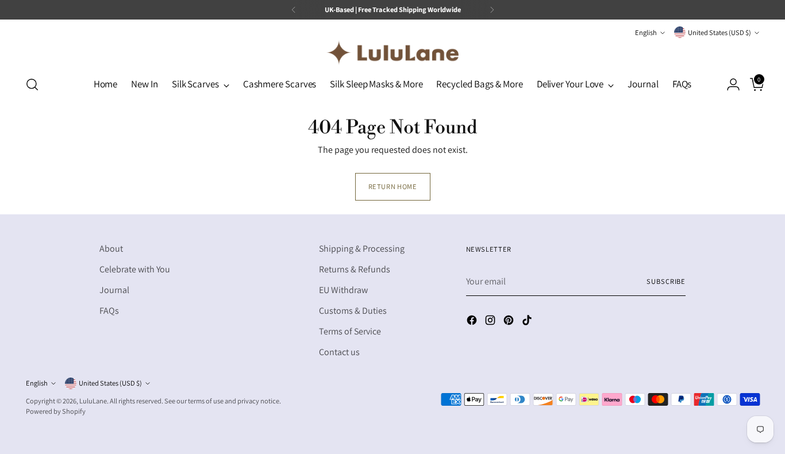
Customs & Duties (353, 311)
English (646, 32)
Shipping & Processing (362, 249)
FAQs (109, 311)
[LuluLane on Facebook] (473, 322)
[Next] (492, 10)
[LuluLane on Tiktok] (528, 322)
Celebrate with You (134, 269)
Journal (114, 290)
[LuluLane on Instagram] (491, 322)
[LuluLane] (392, 52)
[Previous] (293, 10)
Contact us (339, 352)
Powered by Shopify (56, 411)
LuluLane (93, 401)
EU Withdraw (343, 290)
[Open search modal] (32, 84)
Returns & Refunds (354, 269)
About (111, 249)
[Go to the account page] (728, 84)
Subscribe (666, 281)
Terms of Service (350, 331)
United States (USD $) (719, 32)
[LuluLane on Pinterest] (510, 322)
